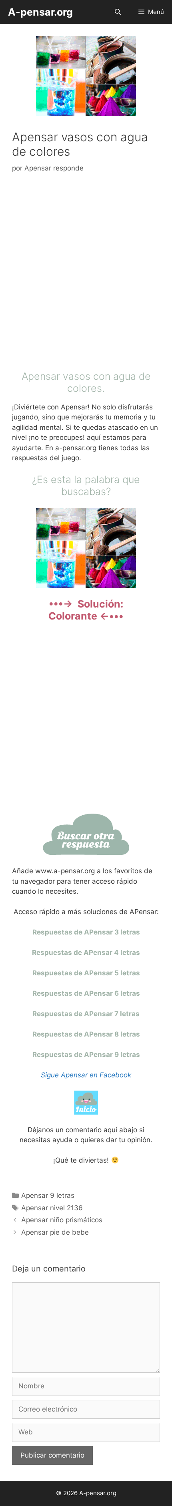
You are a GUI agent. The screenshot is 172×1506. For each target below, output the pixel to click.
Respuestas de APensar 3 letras (86, 932)
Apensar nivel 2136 (52, 1208)
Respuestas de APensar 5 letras (86, 973)
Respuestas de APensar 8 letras (86, 1034)
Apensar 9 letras (47, 1195)
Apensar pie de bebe (55, 1232)
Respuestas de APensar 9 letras (86, 1055)
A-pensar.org (40, 12)
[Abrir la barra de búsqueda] (117, 12)
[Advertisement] (86, 274)
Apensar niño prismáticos (61, 1220)
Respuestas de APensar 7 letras (86, 1014)
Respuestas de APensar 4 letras (86, 953)
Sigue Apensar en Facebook (86, 1075)
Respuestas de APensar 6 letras (86, 993)
